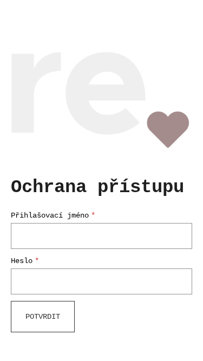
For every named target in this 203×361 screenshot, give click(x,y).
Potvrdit (42, 316)
